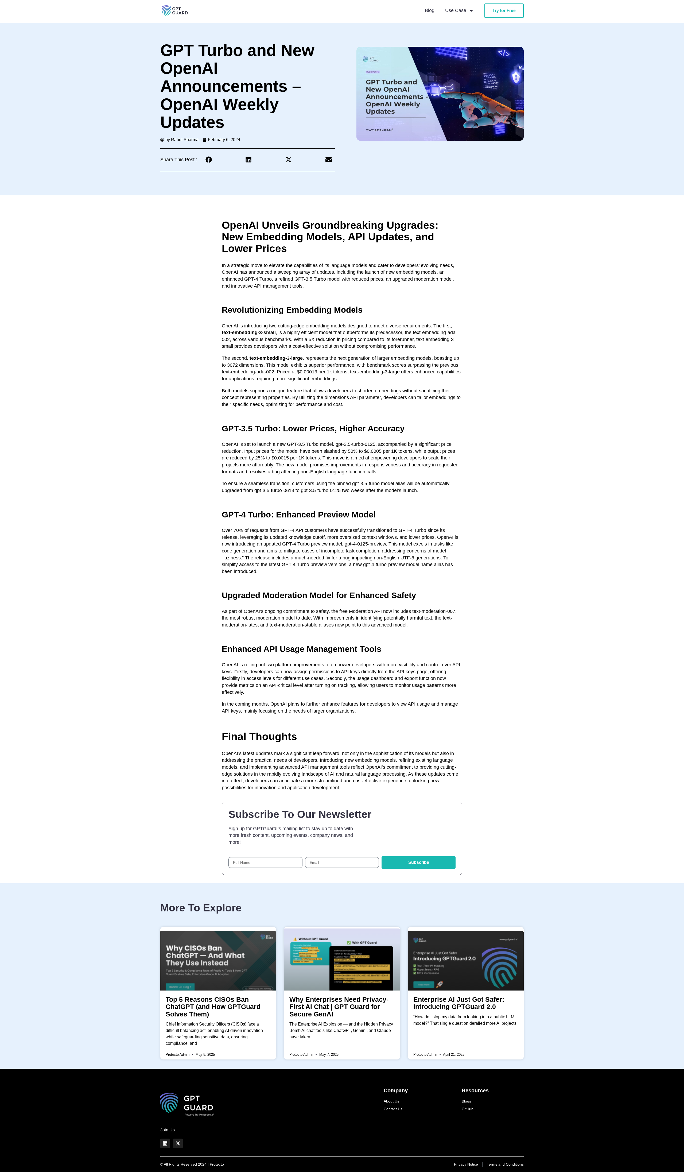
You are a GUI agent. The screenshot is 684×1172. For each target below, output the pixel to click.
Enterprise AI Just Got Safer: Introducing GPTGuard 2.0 (458, 1003)
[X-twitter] (178, 1143)
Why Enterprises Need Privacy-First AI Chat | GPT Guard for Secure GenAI (338, 1007)
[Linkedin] (165, 1143)
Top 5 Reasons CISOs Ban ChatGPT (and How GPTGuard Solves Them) (213, 1007)
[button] (209, 159)
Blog (429, 10)
